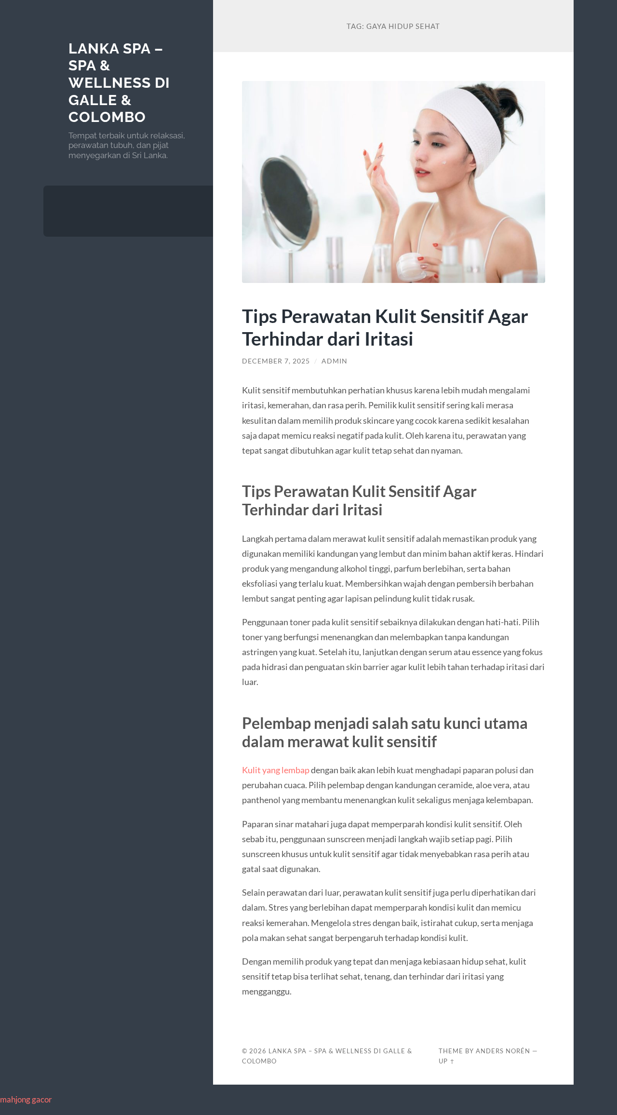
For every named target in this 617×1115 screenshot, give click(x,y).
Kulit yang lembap (275, 770)
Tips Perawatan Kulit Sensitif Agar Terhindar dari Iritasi (385, 326)
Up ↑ (447, 1061)
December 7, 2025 (276, 361)
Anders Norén (503, 1051)
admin (335, 361)
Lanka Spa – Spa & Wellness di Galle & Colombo (119, 83)
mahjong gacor (26, 1099)
